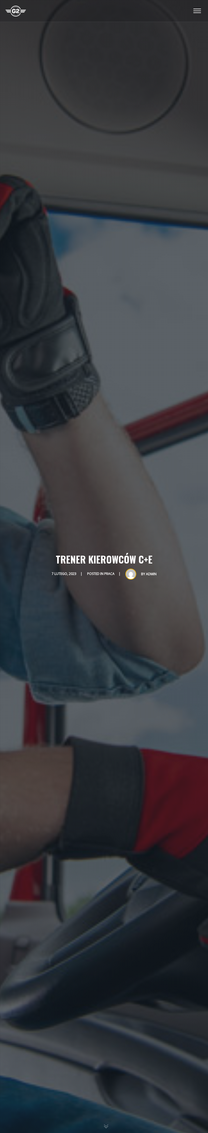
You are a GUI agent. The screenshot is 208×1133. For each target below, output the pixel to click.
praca (109, 573)
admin (151, 574)
